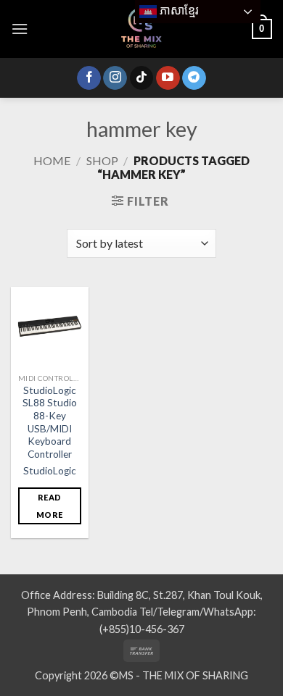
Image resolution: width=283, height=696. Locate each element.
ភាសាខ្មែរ (178, 10)
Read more (49, 505)
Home (51, 160)
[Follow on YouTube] (168, 78)
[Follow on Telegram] (194, 78)
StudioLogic (49, 471)
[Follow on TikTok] (142, 78)
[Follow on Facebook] (89, 78)
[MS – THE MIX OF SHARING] (141, 29)
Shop (102, 160)
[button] (19, 28)
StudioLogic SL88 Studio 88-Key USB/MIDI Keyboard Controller (49, 422)
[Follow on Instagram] (115, 78)
